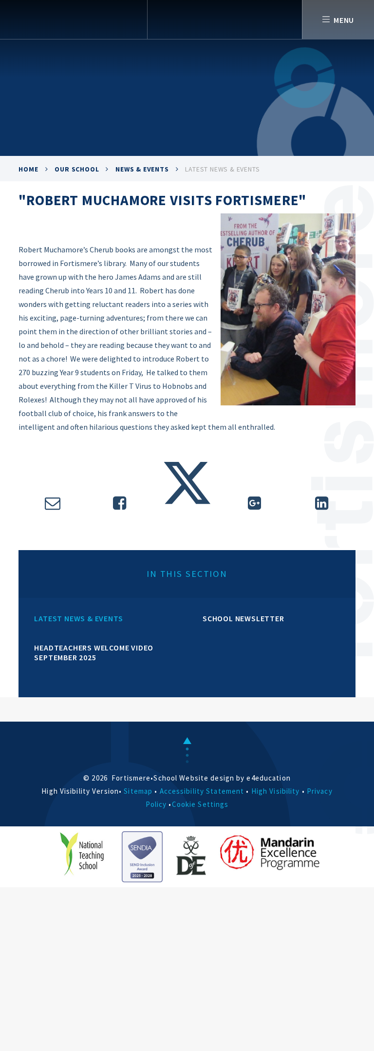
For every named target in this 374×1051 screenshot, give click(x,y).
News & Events (141, 169)
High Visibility (275, 791)
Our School (77, 169)
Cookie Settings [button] (200, 804)
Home (28, 169)
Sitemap (138, 791)
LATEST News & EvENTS (222, 169)
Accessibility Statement (202, 791)
